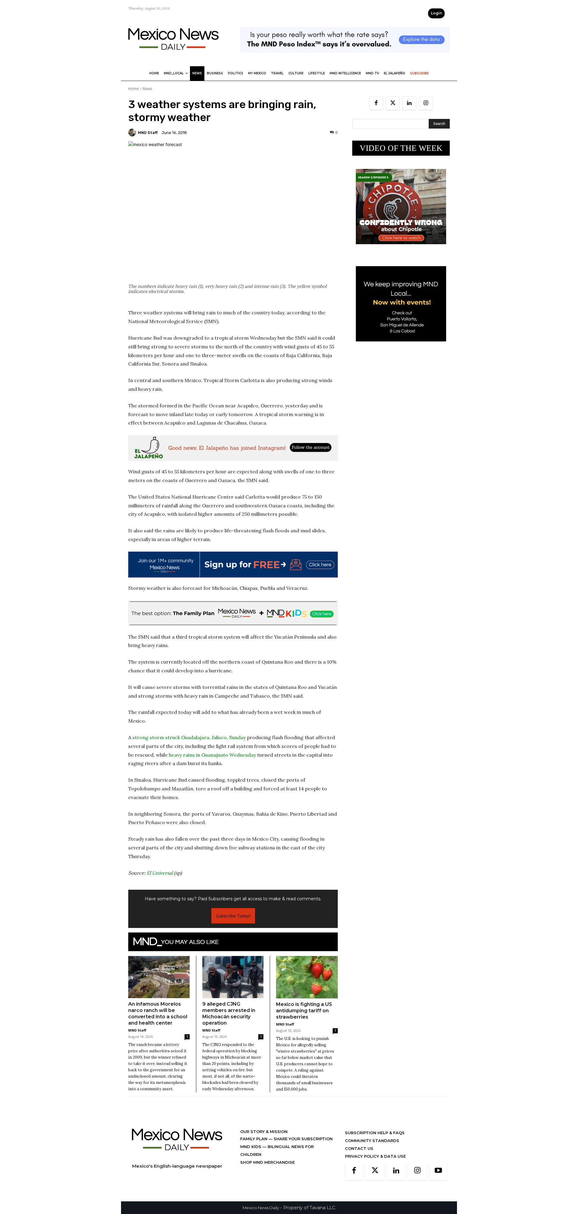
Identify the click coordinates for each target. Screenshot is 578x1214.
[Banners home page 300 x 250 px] (401, 249)
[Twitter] (392, 103)
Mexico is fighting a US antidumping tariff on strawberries (304, 1010)
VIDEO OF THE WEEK (401, 148)
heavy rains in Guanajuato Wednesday (212, 755)
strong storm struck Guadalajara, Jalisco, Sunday (189, 737)
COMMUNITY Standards (372, 1140)
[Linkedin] (409, 103)
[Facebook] (376, 103)
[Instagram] (426, 103)
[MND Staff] (133, 132)
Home (133, 88)
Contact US (359, 1148)
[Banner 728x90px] (233, 613)
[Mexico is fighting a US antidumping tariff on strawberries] (307, 977)
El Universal (160, 873)
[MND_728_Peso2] (345, 57)
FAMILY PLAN (254, 1138)
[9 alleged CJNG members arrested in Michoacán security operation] (233, 977)
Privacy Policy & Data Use (375, 1156)
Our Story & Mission (263, 1131)
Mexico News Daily (261, 1207)
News (147, 88)
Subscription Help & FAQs (375, 1132)
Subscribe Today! (233, 915)
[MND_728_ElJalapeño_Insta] (233, 448)
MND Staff (148, 133)
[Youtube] (438, 1171)
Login (436, 13)
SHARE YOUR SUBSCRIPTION (302, 1138)
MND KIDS (251, 1146)
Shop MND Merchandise (267, 1162)
